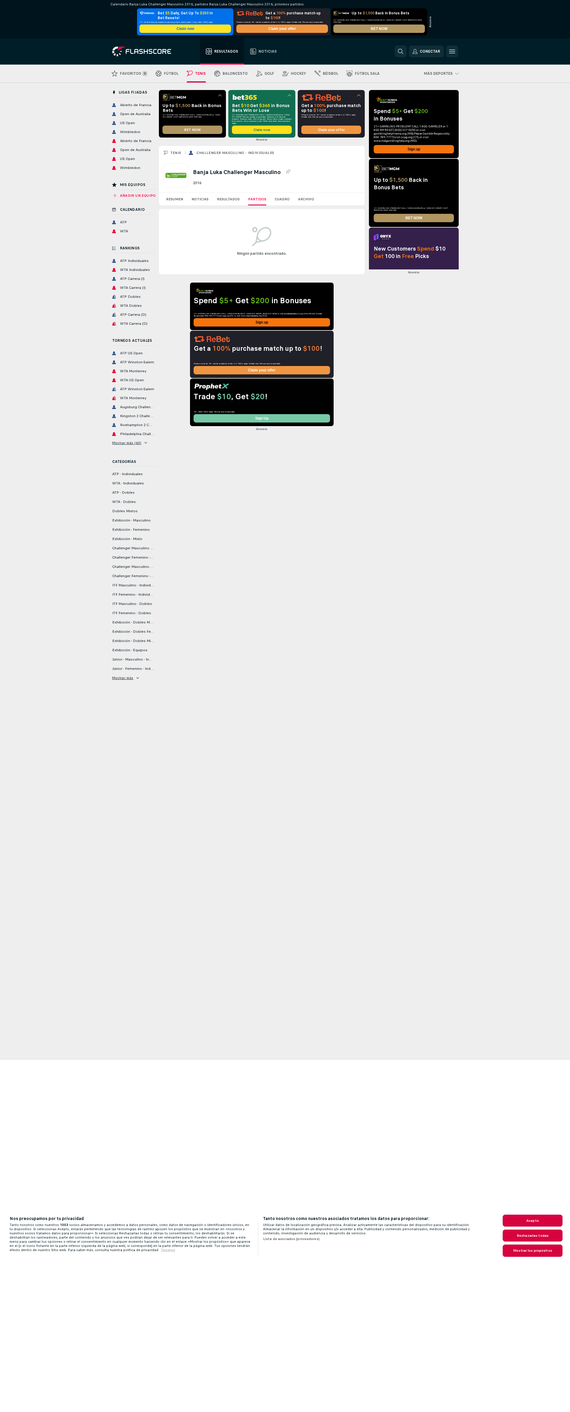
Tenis (175, 153)
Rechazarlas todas (532, 1235)
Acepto (532, 1221)
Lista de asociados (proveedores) (291, 1239)
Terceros (168, 1250)
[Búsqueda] (401, 51)
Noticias (200, 199)
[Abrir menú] (452, 51)
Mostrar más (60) (127, 443)
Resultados (228, 199)
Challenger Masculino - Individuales (235, 153)
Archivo (306, 199)
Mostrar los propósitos (532, 1250)
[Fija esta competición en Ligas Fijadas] (288, 172)
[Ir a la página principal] (146, 51)
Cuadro (282, 199)
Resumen (174, 199)
